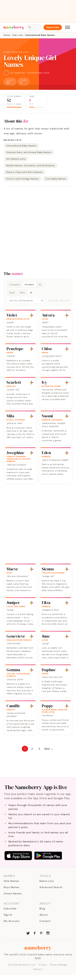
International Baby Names (21, 145)
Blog (42, 908)
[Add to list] (31, 315)
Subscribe (52, 27)
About (43, 914)
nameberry (38, 947)
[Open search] (33, 27)
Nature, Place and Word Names (24, 172)
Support (38, 969)
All (40, 284)
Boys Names (11, 887)
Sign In (8, 914)
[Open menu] (67, 27)
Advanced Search (50, 887)
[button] (38, 292)
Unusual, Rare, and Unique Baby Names (28, 152)
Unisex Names (13, 893)
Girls (22, 292)
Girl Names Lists (15, 158)
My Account (12, 921)
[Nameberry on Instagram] (48, 932)
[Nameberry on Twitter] (28, 932)
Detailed (29, 284)
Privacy (43, 964)
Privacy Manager (59, 964)
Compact (15, 284)
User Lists (17, 35)
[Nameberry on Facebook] (35, 932)
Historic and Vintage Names (22, 178)
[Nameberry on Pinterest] (41, 932)
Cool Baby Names (55, 178)
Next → (48, 748)
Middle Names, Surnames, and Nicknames (30, 165)
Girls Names (11, 881)
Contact (45, 921)
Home (7, 35)
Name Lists (46, 881)
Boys (12, 292)
